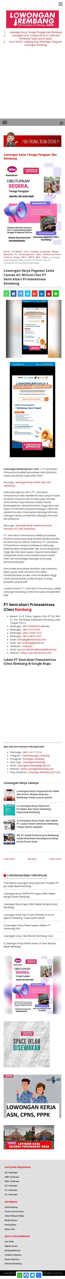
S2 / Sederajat (11, 1194)
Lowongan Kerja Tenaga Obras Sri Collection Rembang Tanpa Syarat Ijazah (36, 37)
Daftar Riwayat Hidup (14, 1216)
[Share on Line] (56, 293)
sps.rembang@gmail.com (30, 642)
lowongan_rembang (33, 758)
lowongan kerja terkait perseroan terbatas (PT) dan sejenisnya (28, 527)
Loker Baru (9, 858)
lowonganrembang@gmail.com (33, 765)
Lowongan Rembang (34, 762)
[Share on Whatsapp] (6, 293)
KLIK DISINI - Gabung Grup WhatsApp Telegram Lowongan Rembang (35, 43)
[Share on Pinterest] (49, 293)
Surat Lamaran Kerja (14, 1211)
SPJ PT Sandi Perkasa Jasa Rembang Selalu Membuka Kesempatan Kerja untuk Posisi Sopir (38, 838)
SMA (38, 257)
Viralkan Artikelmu (13, 1255)
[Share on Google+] (35, 293)
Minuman (8, 254)
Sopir (44, 257)
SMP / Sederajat (12, 1177)
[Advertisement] (32, 84)
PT (16, 254)
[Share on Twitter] (28, 293)
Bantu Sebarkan (12, 1259)
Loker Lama (55, 858)
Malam (55, 251)
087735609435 (31, 626)
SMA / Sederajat (12, 1181)
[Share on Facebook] (13, 293)
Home (7, 251)
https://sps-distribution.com (36, 652)
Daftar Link (10, 1229)
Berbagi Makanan (13, 1250)
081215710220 (31, 629)
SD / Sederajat (11, 1173)
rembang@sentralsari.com (31, 639)
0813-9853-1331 (32, 636)
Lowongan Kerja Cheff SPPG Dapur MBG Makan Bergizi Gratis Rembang (29, 895)
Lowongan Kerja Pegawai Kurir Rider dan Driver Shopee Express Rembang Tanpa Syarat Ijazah (38, 794)
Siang (16, 257)
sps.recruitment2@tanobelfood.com (36, 649)
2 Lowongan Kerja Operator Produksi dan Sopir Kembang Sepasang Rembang (34, 809)
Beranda (32, 858)
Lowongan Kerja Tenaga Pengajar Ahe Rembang (35, 32)
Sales (38, 254)
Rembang (23, 609)
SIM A (24, 257)
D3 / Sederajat (11, 1186)
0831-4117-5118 (32, 752)
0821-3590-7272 (32, 632)
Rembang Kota (26, 254)
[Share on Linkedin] (42, 293)
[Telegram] (21, 293)
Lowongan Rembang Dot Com (44, 772)
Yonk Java (27, 646)
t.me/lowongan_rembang (35, 755)
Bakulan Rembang (13, 1264)
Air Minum (17, 251)
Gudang (34, 251)
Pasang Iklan (10, 1225)
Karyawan (45, 251)
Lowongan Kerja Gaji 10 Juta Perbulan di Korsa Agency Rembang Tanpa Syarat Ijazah (29, 916)
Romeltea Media (9, 1277)
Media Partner (11, 1220)
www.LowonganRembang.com (37, 768)
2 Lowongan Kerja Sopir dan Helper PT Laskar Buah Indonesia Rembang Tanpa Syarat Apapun (37, 823)
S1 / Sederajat (11, 1190)
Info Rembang (11, 1207)
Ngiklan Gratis (11, 1246)
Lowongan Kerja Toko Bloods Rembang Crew (28, 935)
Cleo (26, 251)
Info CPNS (9, 1242)
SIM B (31, 257)
